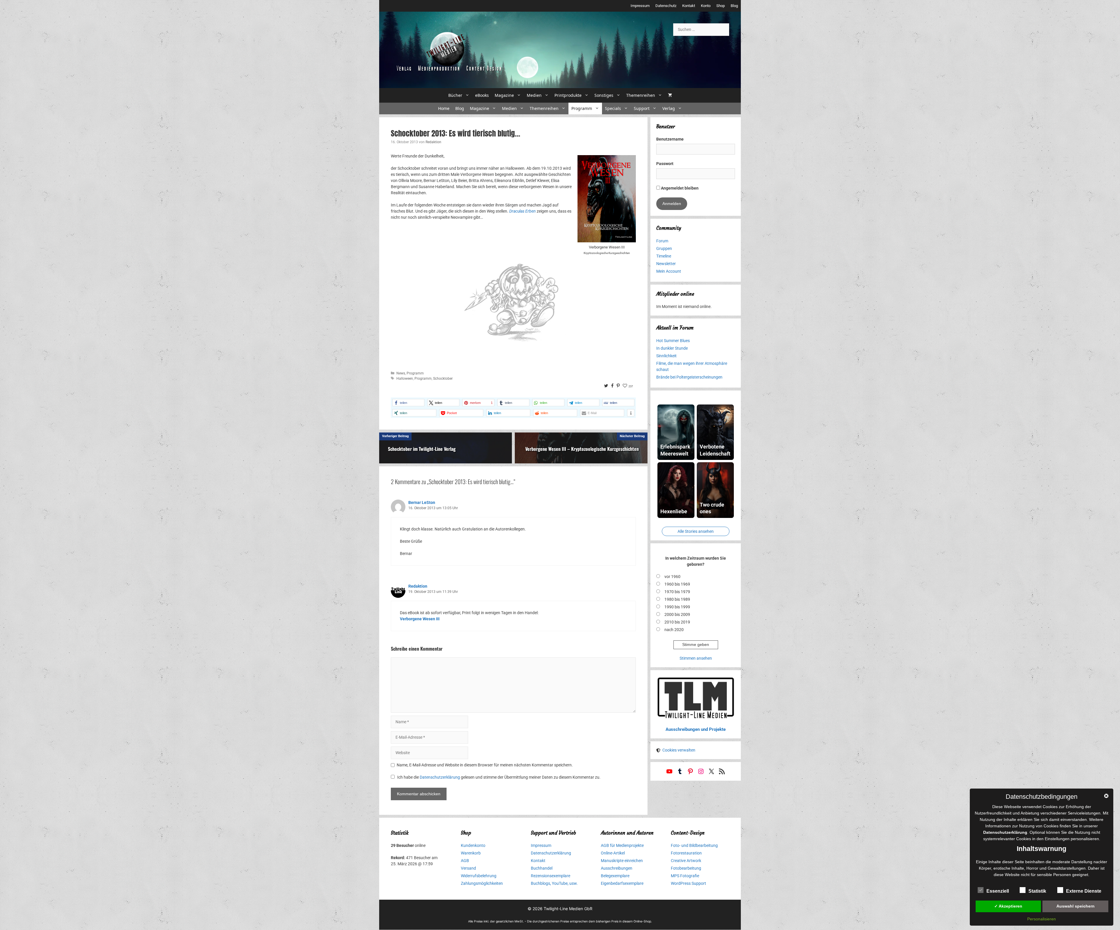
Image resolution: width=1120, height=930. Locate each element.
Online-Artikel (613, 853)
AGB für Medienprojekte (622, 845)
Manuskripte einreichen (622, 860)
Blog (734, 5)
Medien (534, 95)
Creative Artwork (686, 860)
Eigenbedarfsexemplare (622, 883)
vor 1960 (672, 576)
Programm (581, 108)
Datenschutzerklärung (440, 777)
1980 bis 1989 (677, 599)
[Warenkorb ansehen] (670, 95)
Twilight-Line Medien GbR (568, 908)
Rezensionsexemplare (550, 875)
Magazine (504, 95)
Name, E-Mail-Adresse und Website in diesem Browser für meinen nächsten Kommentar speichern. (485, 765)
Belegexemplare (615, 875)
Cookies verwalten (678, 750)
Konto (705, 5)
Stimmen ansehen (696, 658)
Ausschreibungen (616, 868)
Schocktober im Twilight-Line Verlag (422, 448)
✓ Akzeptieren (1008, 906)
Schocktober (443, 378)
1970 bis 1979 (677, 591)
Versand (468, 868)
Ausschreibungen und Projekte (696, 729)
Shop (720, 5)
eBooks (482, 95)
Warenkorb (471, 853)
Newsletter (666, 263)
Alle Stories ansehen (696, 531)
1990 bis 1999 (677, 607)
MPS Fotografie (685, 875)
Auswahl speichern (1075, 906)
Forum (662, 241)
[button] (408, 402)
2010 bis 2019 (677, 622)
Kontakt (688, 5)
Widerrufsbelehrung (478, 875)
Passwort (664, 163)
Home (443, 108)
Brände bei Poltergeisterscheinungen (689, 377)
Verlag (668, 108)
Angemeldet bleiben (679, 188)
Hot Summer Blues (673, 340)
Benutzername (670, 139)
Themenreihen (640, 95)
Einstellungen (1057, 838)
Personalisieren (1041, 919)
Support (642, 108)
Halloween (404, 378)
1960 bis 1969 (677, 584)
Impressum (640, 5)
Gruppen (664, 248)
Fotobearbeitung (686, 868)
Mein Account (668, 271)
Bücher (455, 95)
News (400, 373)
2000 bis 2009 (677, 614)
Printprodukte (568, 95)
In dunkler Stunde (672, 348)
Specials (613, 108)
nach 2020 (674, 629)
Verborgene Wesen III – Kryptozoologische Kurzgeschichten (582, 448)
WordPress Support (688, 883)
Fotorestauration (686, 853)
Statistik (1037, 891)
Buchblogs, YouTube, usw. (554, 883)
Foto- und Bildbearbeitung (694, 845)
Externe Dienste (1083, 891)
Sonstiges (603, 95)
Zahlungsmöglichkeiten (482, 883)
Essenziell (997, 891)
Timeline (663, 256)
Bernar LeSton (421, 502)
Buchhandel (541, 868)
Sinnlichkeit (666, 355)
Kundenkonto (473, 845)
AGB (465, 860)
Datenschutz (665, 5)
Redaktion (417, 586)
